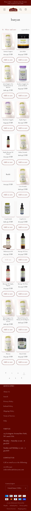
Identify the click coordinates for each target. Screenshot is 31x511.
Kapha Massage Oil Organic (8, 153)
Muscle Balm (22, 354)
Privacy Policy (8, 401)
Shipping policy (22, 509)
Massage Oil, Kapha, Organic (8, 284)
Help (5, 421)
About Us (6, 392)
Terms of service (11, 509)
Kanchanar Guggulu (8, 120)
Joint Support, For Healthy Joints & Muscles (8, 85)
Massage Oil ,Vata (23, 251)
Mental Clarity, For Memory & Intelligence (23, 318)
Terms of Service (9, 416)
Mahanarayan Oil (8, 251)
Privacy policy (23, 505)
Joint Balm (23, 51)
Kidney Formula (23, 152)
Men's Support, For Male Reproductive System (8, 319)
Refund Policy (8, 406)
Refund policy (14, 505)
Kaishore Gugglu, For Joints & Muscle (23, 84)
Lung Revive (23, 219)
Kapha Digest (22, 120)
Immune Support (8, 51)
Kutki (8, 174)
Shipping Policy (8, 411)
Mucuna (8, 354)
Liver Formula (23, 186)
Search (5, 397)
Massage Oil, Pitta (23, 284)
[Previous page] (5, 372)
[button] (4, 9)
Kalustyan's (14, 503)
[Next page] (21, 377)
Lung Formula (8, 219)
